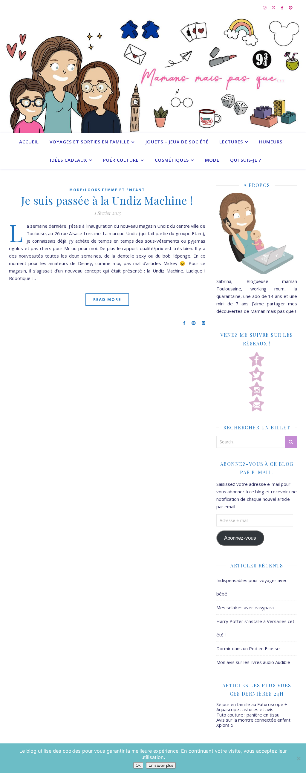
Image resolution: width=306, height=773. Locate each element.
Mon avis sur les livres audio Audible (253, 662)
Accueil (29, 142)
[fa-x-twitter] (274, 7)
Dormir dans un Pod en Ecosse (248, 648)
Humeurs (270, 142)
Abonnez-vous (240, 538)
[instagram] (265, 7)
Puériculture (121, 160)
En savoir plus (161, 765)
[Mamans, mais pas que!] (153, 74)
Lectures (231, 142)
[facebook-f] (282, 7)
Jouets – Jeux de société (177, 142)
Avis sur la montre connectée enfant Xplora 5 (253, 722)
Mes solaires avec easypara (245, 607)
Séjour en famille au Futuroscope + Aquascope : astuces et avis (251, 706)
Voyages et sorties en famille (89, 142)
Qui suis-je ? (245, 160)
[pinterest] (291, 7)
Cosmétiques (172, 160)
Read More (107, 299)
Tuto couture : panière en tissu (247, 715)
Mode (212, 160)
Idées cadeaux (68, 160)
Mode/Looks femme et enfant (107, 189)
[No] (299, 758)
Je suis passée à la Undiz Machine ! (107, 200)
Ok (138, 765)
